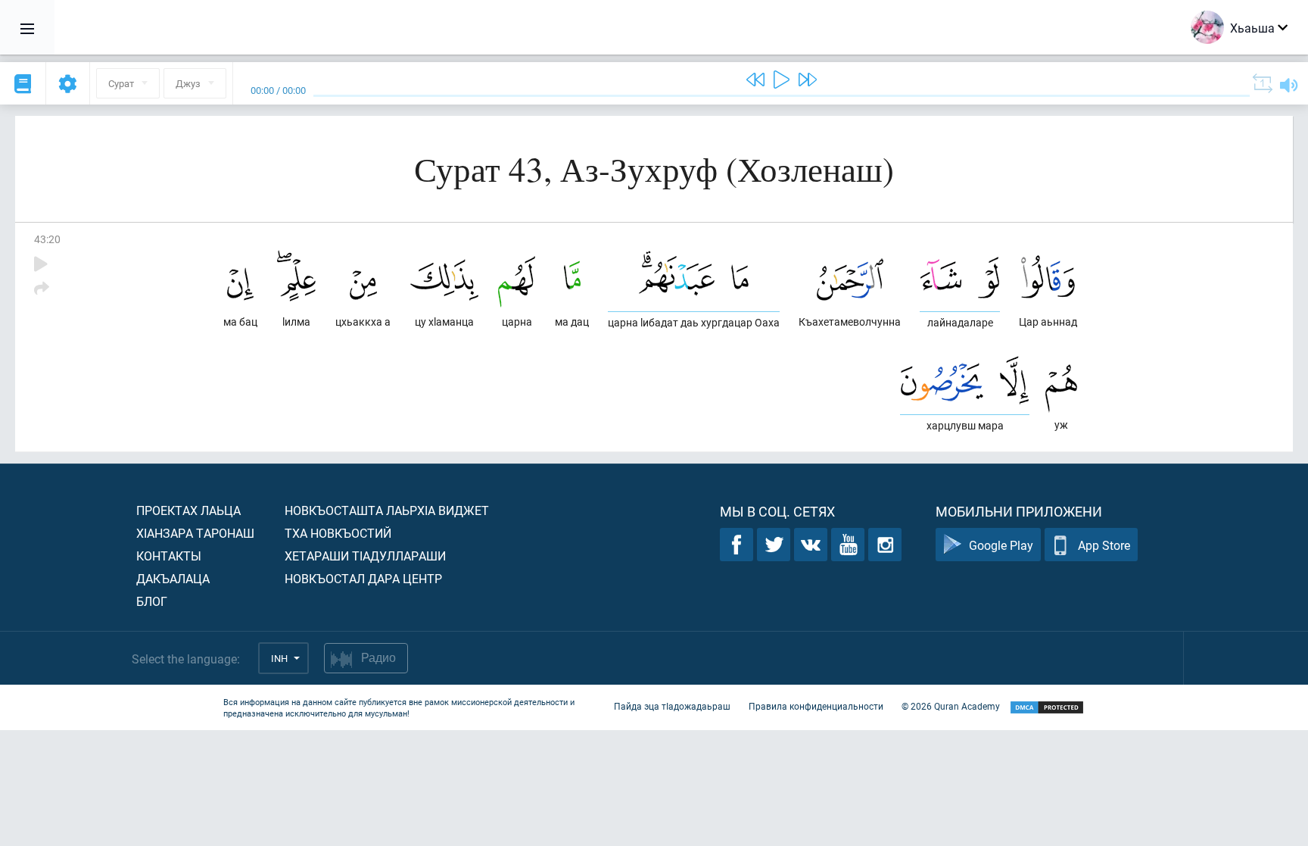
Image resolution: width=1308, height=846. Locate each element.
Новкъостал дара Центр (363, 578)
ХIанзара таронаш (195, 533)
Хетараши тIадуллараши (365, 555)
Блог (151, 601)
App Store (1104, 545)
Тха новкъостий (338, 533)
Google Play (1001, 545)
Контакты (168, 555)
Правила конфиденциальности (816, 706)
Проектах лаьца (188, 510)
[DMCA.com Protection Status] (1047, 708)
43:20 (47, 239)
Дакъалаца (173, 578)
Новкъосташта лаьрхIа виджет (387, 510)
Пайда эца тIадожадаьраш (672, 706)
